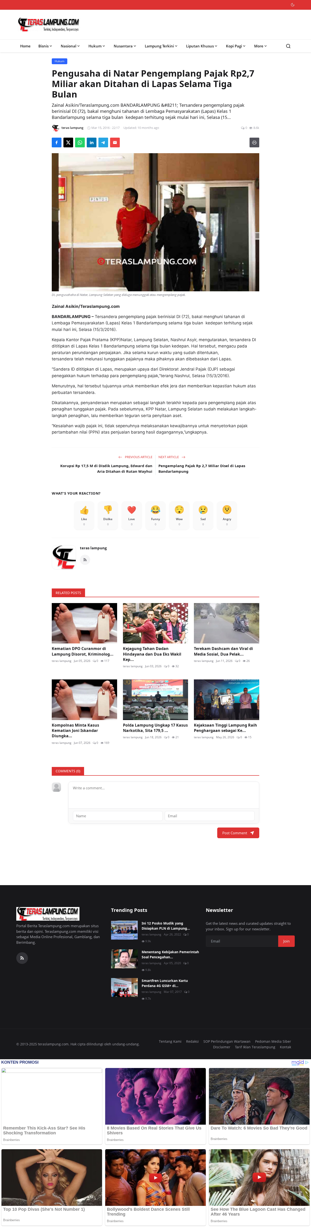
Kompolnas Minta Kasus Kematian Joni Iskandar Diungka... (75, 730)
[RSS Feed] (85, 560)
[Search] (288, 46)
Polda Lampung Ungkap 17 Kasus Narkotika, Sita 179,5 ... (155, 727)
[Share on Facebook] (56, 142)
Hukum (95, 46)
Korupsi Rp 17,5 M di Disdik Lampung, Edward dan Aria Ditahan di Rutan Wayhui (106, 468)
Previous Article (138, 457)
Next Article (169, 457)
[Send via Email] (115, 142)
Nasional (68, 46)
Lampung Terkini (159, 46)
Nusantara (123, 46)
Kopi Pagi (234, 46)
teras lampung (93, 547)
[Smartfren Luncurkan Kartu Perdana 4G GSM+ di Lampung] (124, 987)
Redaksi (192, 1041)
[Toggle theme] (293, 5)
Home (25, 46)
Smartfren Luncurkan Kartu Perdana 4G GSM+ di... (165, 983)
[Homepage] (48, 24)
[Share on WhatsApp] (80, 142)
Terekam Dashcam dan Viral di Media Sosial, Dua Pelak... (223, 651)
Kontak (285, 1047)
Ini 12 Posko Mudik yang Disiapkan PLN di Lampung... (166, 926)
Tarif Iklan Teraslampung (255, 1047)
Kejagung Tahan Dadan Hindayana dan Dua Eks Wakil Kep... (152, 654)
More (258, 46)
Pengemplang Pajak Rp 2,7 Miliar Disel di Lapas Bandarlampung (201, 468)
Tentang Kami (170, 1041)
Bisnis (43, 46)
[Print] (254, 142)
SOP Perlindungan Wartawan (227, 1041)
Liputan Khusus (200, 46)
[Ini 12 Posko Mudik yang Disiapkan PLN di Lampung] (124, 930)
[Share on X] (68, 142)
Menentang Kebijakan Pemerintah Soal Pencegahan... (170, 954)
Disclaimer (221, 1047)
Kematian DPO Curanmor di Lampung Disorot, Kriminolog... (82, 651)
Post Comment (234, 832)
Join (286, 941)
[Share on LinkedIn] (91, 142)
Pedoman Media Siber (273, 1041)
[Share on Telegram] (103, 142)
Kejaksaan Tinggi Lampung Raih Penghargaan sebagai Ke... (225, 727)
